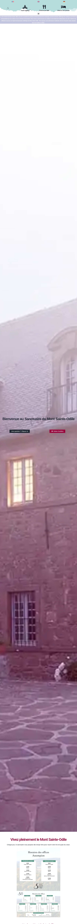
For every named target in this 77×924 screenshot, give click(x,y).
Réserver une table (44, 10)
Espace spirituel (25, 10)
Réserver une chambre (64, 10)
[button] (38, 13)
